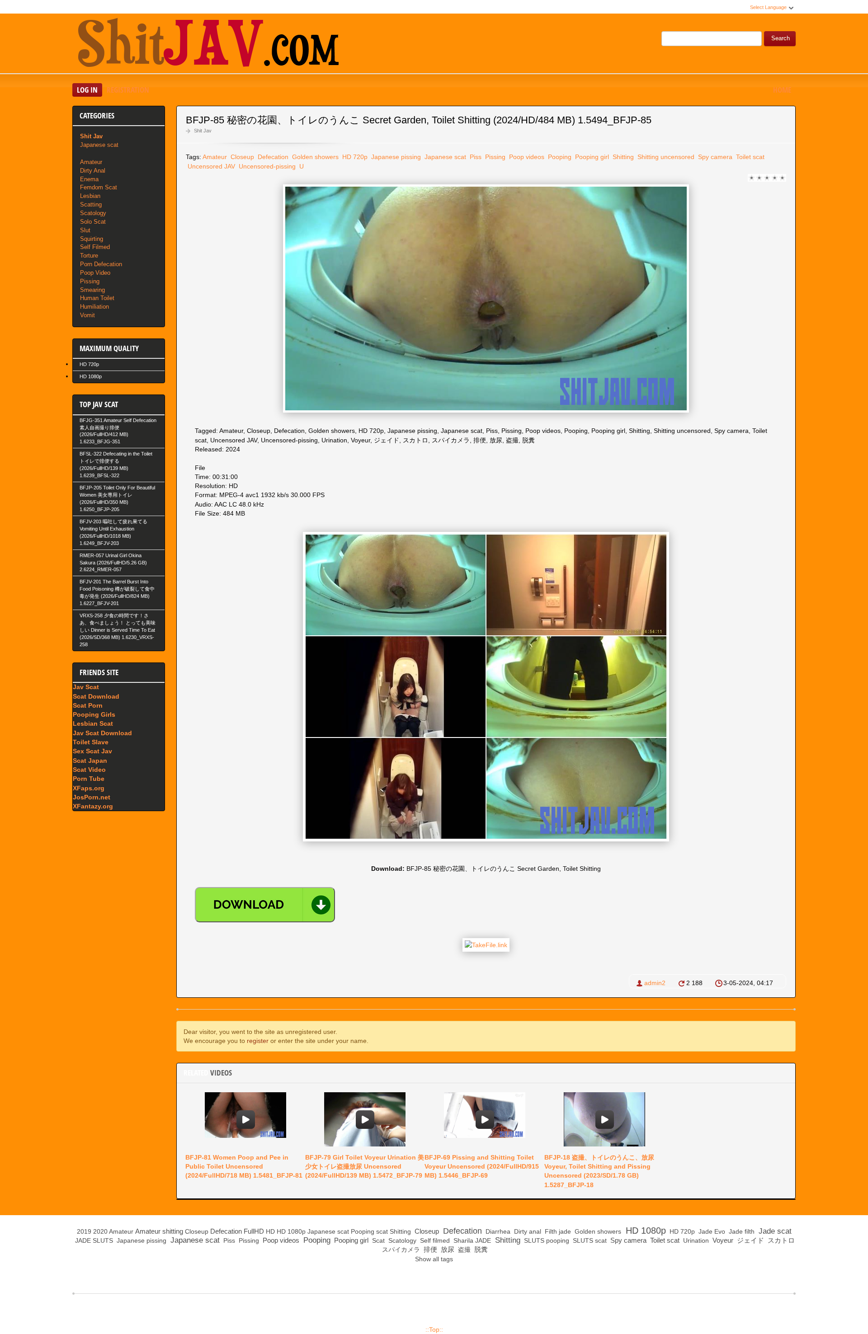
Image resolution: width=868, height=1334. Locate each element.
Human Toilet (97, 298)
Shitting (622, 156)
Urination (695, 1240)
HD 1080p (91, 376)
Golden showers (314, 156)
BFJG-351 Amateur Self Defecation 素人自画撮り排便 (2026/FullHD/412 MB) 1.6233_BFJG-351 (118, 431)
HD (270, 1231)
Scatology (93, 213)
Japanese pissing (395, 156)
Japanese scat (444, 156)
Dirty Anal (92, 170)
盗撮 (463, 1249)
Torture (89, 255)
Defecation (272, 156)
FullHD (254, 1231)
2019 (84, 1231)
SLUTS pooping (545, 1240)
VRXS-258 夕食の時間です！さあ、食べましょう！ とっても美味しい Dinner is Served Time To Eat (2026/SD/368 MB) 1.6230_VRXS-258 (118, 630)
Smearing (92, 290)
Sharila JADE (471, 1240)
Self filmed (434, 1240)
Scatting (91, 204)
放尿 (446, 1249)
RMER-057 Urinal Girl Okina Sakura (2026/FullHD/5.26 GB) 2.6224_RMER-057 (113, 563)
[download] (265, 904)
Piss (474, 156)
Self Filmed (95, 247)
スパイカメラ (400, 1249)
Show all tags (434, 1259)
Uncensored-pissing (266, 166)
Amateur (215, 156)
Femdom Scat (98, 187)
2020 (100, 1231)
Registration (128, 90)
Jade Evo (711, 1231)
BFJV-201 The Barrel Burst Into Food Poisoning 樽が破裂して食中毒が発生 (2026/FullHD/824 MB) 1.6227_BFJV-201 (117, 592)
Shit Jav (203, 130)
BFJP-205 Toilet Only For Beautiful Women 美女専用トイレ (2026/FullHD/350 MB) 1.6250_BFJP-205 (117, 498)
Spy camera (714, 156)
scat (382, 1231)
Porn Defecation (101, 264)
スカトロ (780, 1240)
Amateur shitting (159, 1231)
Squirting (91, 238)
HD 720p (354, 156)
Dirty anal (526, 1231)
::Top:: (434, 1329)
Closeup (241, 156)
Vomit (87, 315)
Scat (377, 1240)
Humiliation (94, 306)
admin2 (654, 982)
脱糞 (480, 1249)
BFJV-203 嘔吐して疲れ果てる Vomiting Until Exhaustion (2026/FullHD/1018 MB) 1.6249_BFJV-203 (113, 532)
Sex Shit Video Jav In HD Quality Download (208, 45)
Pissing (494, 156)
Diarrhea (497, 1231)
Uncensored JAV (210, 166)
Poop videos (525, 156)
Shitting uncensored (665, 156)
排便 (429, 1249)
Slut (85, 230)
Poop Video (95, 272)
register (258, 1040)
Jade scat (774, 1231)
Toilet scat (749, 156)
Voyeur (722, 1240)
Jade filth (741, 1231)
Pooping (558, 156)
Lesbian (90, 196)
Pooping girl (591, 156)
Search (780, 38)
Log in (87, 90)
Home (782, 90)
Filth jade (557, 1231)
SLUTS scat (589, 1240)
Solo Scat (93, 221)
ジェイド (749, 1240)
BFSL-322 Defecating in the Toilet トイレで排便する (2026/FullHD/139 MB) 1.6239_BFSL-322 (116, 464)
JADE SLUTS (93, 1240)
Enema (89, 179)
